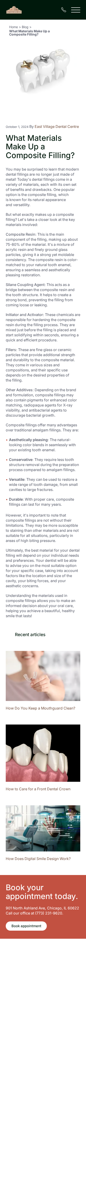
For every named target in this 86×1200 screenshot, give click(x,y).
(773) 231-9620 (48, 913)
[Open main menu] (75, 10)
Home (13, 27)
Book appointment (26, 926)
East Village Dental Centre (57, 126)
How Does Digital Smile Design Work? (38, 858)
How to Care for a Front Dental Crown (38, 789)
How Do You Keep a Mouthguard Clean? (40, 708)
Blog (25, 27)
